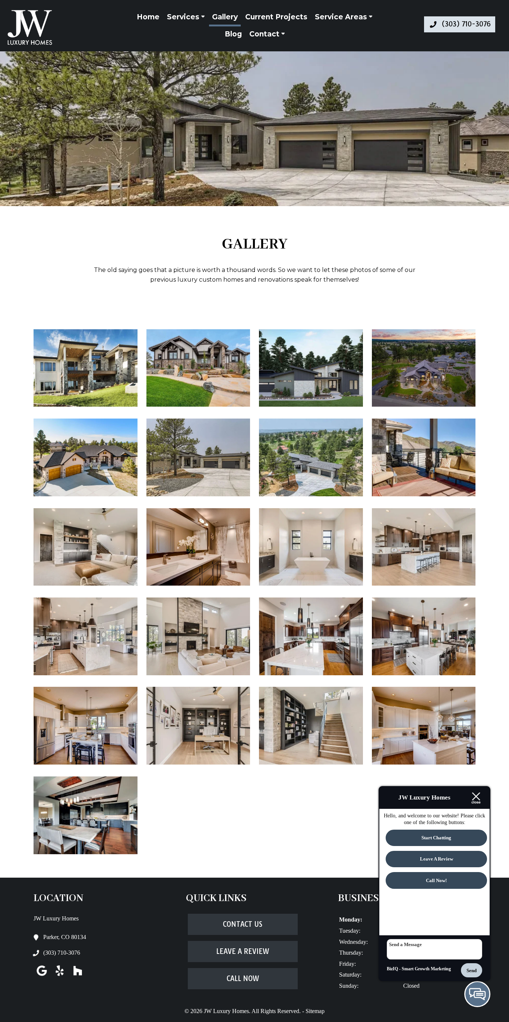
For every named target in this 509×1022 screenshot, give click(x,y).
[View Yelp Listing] (59, 976)
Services (184, 17)
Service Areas (342, 17)
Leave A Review (242, 951)
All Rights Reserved (275, 1011)
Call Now (243, 978)
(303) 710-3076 (61, 952)
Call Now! (436, 881)
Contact (265, 34)
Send (472, 970)
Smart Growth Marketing (426, 968)
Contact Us (242, 924)
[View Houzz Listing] (77, 976)
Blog (233, 34)
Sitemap (315, 1011)
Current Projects (276, 17)
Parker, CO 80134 (64, 937)
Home (148, 17)
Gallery (225, 17)
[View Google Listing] (42, 976)
